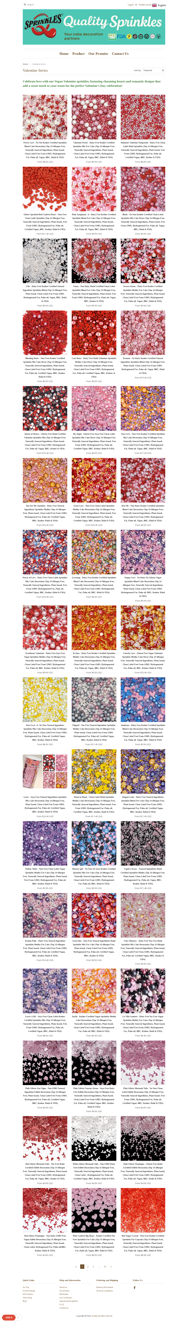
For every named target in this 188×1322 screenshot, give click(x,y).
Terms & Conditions (104, 1291)
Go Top (26, 1287)
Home (64, 54)
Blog (25, 1301)
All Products (28, 1294)
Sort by (137, 70)
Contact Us (120, 54)
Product (78, 54)
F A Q (61, 1304)
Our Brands (64, 1291)
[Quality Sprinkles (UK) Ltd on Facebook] (134, 1288)
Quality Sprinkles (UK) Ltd (102, 1316)
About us (63, 1287)
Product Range (29, 1291)
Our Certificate (65, 1297)
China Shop (27, 1297)
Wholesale (63, 1294)
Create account (146, 4)
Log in (131, 4)
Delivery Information (104, 1287)
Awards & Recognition (68, 1301)
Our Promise (98, 54)
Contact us (63, 1308)
